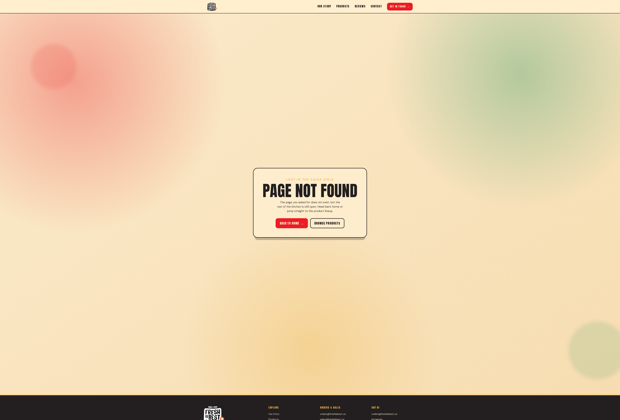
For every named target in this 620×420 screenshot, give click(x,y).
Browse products (327, 223)
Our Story (324, 6)
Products (343, 6)
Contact (376, 6)
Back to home (292, 223)
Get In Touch (400, 6)
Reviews (360, 6)
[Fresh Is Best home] (212, 6)
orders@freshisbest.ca (333, 414)
